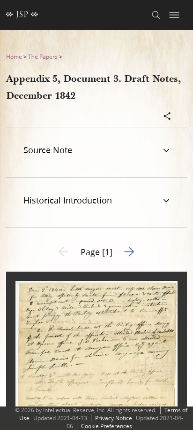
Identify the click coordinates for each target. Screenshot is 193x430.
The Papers (43, 57)
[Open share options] (167, 117)
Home (14, 57)
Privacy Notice (113, 418)
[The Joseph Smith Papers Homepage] (22, 15)
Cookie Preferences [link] (106, 426)
